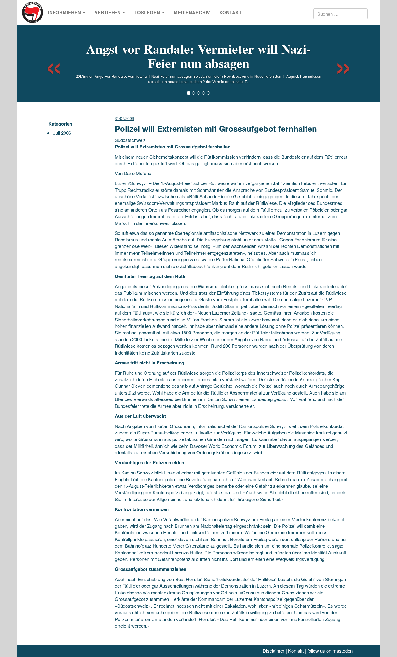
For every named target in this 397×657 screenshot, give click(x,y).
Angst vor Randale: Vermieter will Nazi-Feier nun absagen (198, 55)
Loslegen (147, 12)
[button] (48, 63)
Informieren (65, 12)
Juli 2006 (62, 133)
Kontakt (230, 12)
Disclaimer (273, 650)
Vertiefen (108, 12)
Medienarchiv (192, 12)
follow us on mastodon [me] (330, 650)
